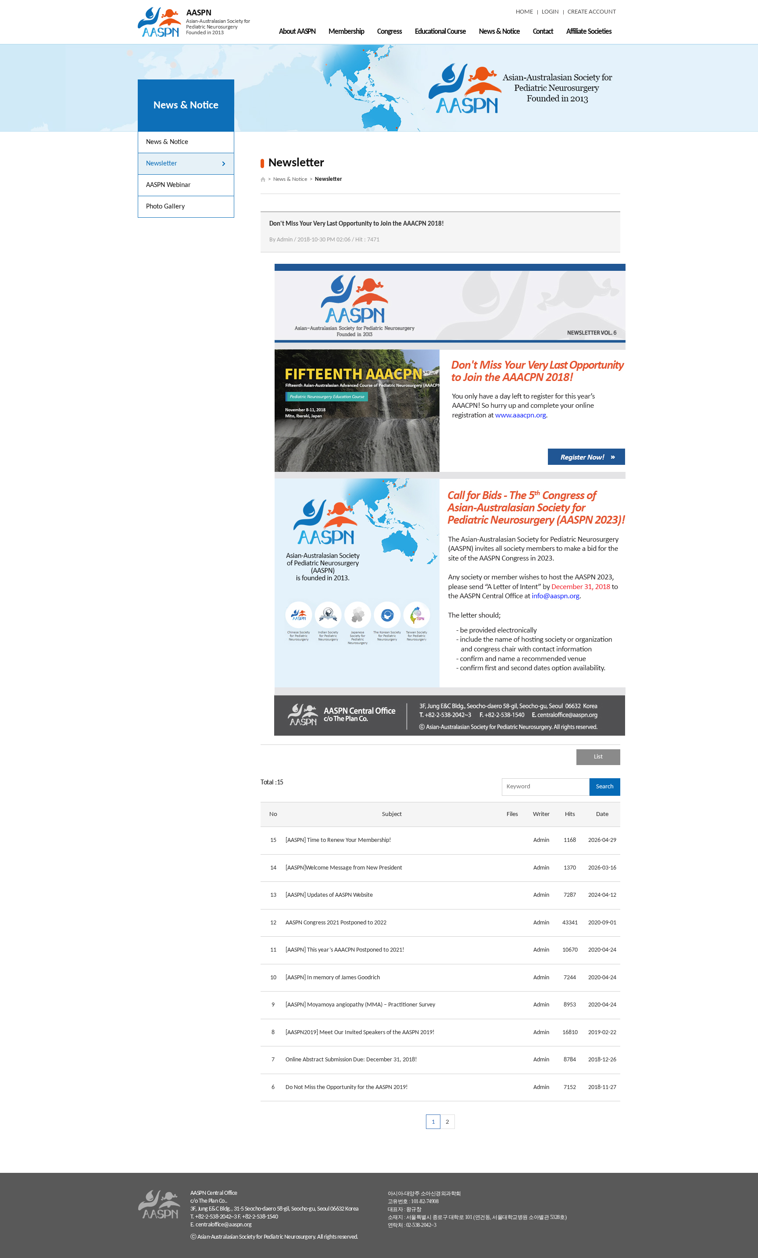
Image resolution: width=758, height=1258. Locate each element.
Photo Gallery (165, 206)
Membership (346, 32)
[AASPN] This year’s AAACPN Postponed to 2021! (345, 950)
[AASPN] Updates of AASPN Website (329, 895)
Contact (543, 32)
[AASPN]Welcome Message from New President (344, 868)
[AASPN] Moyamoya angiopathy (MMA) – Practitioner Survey (360, 1005)
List (598, 757)
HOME (524, 12)
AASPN (194, 22)
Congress (389, 32)
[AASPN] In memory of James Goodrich (333, 977)
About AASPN (297, 32)
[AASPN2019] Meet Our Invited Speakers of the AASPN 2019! (360, 1032)
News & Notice (499, 32)
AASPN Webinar (168, 185)
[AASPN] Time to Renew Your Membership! (338, 840)
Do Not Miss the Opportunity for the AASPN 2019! (347, 1087)
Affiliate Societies (588, 32)
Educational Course (440, 32)
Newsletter (161, 163)
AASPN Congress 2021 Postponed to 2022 (336, 923)
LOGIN (550, 12)
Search (605, 787)
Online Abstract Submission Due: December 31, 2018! (351, 1060)
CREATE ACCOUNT (592, 12)
